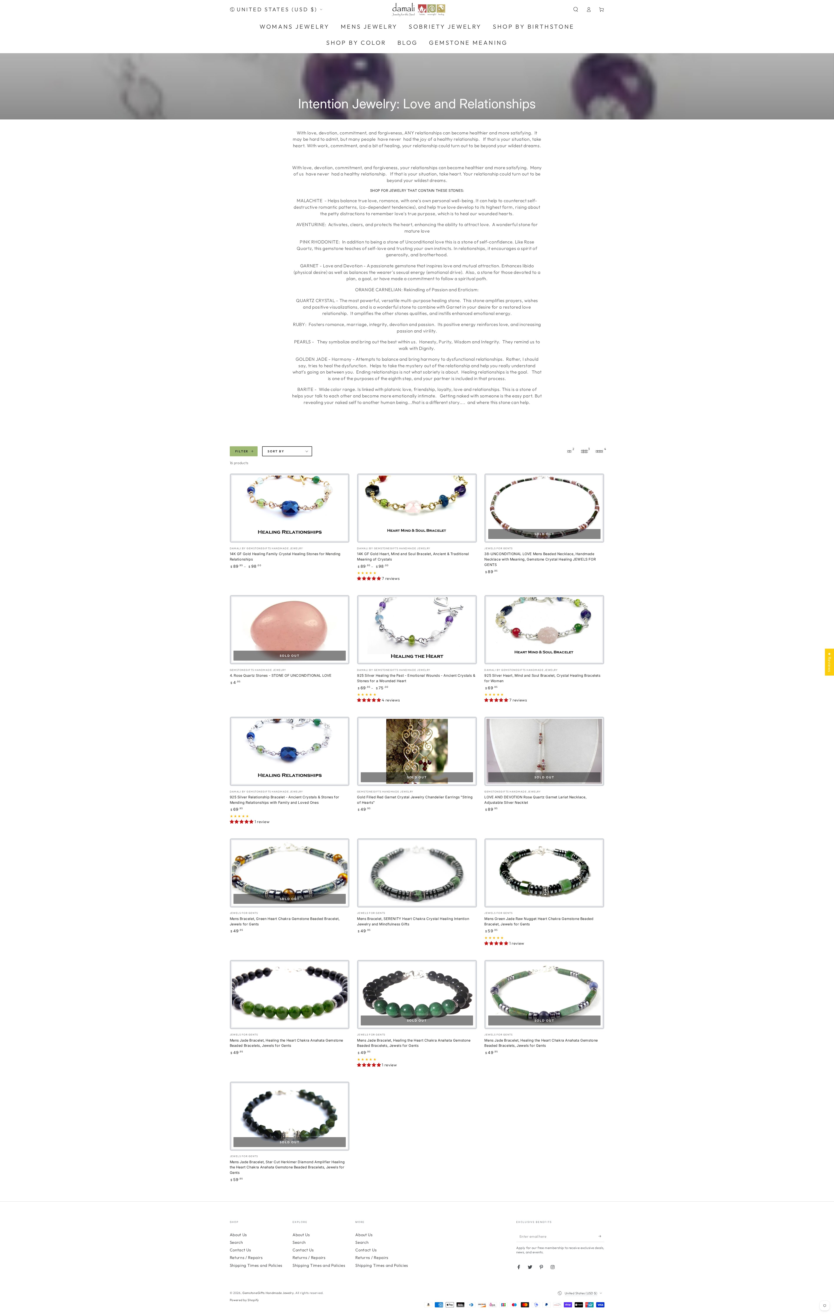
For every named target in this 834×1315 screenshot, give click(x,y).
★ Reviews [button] (829, 662)
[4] (599, 451)
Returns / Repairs (246, 1257)
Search (236, 1242)
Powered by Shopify (244, 1300)
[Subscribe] (601, 1236)
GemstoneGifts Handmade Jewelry (268, 1293)
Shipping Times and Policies (256, 1265)
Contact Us (240, 1249)
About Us (238, 1234)
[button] (575, 9)
